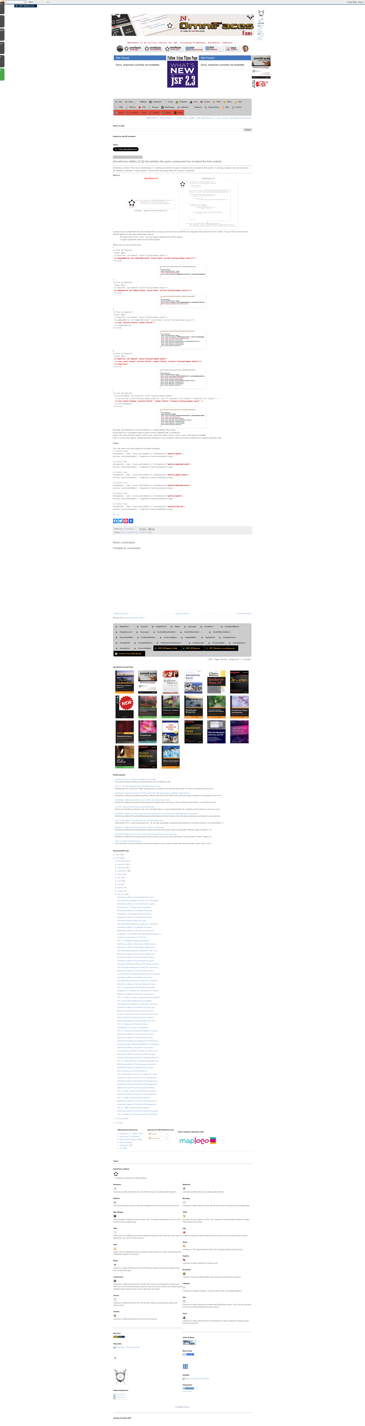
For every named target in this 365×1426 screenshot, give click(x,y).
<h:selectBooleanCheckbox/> (167, 632)
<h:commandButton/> (232, 626)
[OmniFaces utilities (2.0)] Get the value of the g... (136, 971)
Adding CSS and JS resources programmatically (136, 1088)
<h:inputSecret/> (161, 626)
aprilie (120, 888)
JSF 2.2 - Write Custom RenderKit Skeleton (133, 1098)
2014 (117, 1123)
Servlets (238, 107)
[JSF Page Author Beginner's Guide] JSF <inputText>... (138, 1004)
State (241, 102)
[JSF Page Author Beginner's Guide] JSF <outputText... (138, 981)
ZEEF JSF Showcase (194, 648)
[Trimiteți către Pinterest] (153, 529)
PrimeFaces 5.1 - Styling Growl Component (134, 907)
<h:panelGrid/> (210, 637)
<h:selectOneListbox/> (148, 637)
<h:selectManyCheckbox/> (222, 632)
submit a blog (187, 1391)
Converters (134, 112)
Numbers (156, 112)
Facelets (207, 102)
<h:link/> (177, 626)
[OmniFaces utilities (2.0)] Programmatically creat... (136, 947)
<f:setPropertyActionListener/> (172, 643)
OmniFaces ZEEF (126, 1145)
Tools (117, 1399)
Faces (195, 102)
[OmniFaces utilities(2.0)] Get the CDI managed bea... (137, 1084)
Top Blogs (123, 1393)
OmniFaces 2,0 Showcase (129, 1137)
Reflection (184, 107)
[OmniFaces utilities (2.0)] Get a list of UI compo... (136, 1034)
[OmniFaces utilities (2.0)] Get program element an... (137, 1064)
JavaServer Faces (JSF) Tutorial (131, 653)
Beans (131, 102)
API (114, 515)
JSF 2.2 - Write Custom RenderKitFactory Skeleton (136, 1091)
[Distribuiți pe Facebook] (150, 529)
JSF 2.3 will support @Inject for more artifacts (134, 1001)
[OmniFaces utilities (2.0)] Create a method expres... (137, 944)
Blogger (187, 1407)
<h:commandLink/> (218, 643)
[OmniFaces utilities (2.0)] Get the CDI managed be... (137, 1078)
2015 (117, 858)
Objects (168, 112)
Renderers (198, 107)
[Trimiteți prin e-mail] (140, 529)
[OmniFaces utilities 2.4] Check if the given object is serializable (139, 827)
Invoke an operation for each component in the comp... (138, 1014)
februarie (121, 894)
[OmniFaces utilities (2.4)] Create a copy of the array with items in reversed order (146, 834)
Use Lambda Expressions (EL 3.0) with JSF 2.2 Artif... (137, 1074)
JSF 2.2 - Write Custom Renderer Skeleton (133, 1108)
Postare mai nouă (120, 614)
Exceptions (183, 102)
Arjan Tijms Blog (125, 1142)
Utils (143, 107)
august (120, 874)
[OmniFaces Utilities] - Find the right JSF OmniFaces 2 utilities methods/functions (198, 118)
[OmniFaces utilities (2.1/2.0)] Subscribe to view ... (136, 897)
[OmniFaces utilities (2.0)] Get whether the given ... (136, 957)
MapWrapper (170, 107)
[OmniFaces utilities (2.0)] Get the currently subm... (136, 1007)
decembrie (121, 861)
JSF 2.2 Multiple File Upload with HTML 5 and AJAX (137, 1114)
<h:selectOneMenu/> (170, 637)
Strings (180, 112)
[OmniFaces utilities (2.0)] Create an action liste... (136, 931)
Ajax (120, 102)
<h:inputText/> (126, 626)
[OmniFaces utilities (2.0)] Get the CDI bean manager (137, 1111)
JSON (218, 102)
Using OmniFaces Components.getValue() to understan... (139, 974)
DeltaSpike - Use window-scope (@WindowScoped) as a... (140, 934)
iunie (119, 881)
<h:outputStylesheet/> (145, 643)
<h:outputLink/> (125, 643)
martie (120, 891)
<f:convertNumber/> (145, 648)
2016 (117, 855)
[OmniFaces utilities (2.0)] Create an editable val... (136, 954)
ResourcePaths (214, 107)
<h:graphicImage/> (239, 643)
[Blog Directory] (119, 1337)
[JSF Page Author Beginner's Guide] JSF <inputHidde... (138, 901)
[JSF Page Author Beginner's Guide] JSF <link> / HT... (137, 951)
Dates (144, 112)
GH (118, 515)
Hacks (229, 102)
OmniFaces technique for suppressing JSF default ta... (138, 1041)
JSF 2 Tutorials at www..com (223, 648)
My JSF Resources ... (25, 6)
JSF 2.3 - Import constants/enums (128, 841)
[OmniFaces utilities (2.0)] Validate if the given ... (135, 911)
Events (170, 102)
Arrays (121, 112)
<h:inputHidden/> (191, 637)
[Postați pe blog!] (143, 529)
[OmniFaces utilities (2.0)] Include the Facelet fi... (135, 1011)
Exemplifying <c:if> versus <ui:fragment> (132, 1028)
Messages (155, 107)
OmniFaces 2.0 (132, 532)
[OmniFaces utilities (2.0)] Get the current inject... (135, 1048)
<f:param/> (144, 626)
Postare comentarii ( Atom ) (134, 618)
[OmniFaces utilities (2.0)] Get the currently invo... (136, 994)
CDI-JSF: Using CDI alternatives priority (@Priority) (134, 807)
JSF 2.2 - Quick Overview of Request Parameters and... (138, 1061)
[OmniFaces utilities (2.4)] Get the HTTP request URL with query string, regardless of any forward (152, 793)
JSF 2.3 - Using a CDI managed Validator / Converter (137, 1031)
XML (227, 107)
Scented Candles (123, 1399)
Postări (154, 1134)
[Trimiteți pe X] (147, 529)
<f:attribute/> (210, 626)
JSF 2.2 (123, 532)
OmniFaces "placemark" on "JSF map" (132, 937)
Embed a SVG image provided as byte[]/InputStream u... (138, 1058)
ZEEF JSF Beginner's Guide (169, 648)
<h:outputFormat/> (229, 637)
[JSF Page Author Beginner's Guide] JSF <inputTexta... (138, 924)
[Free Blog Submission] (119, 1395)
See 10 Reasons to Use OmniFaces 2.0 (132, 1071)
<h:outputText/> (124, 648)
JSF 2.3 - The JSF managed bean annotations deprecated (137, 786)
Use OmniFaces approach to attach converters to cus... (138, 1051)
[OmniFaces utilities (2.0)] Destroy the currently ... (136, 1068)
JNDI (121, 107)
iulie (119, 878)
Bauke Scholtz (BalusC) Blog (130, 1140)
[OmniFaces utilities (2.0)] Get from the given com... (136, 1021)
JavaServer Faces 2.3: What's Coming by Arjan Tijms (135, 779)
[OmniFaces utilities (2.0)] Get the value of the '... (135, 977)
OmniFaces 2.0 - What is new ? (131, 1134)
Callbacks (143, 102)
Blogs (114, 1399)
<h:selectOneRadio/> (126, 637)
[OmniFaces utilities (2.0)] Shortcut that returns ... (135, 1038)
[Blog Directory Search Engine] (119, 1397)
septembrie (122, 871)
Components (157, 102)
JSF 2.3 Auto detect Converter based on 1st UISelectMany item (139, 821)
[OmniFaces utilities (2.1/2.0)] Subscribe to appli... (136, 904)
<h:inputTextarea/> (126, 632)
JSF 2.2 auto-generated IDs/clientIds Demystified (136, 987)
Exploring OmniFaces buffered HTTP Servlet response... (138, 964)
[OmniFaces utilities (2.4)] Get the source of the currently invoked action (142, 800)
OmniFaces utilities (145, 532)
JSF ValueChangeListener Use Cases (132, 921)
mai (119, 884)
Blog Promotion (117, 1393)
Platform (132, 107)
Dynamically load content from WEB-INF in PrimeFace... (138, 1044)
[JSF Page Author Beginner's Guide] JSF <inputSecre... (138, 967)
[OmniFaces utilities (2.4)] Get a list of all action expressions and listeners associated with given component (156, 814)
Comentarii (155, 1138)
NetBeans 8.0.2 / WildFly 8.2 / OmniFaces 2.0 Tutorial (137, 991)
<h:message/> (192, 626)
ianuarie (120, 1119)
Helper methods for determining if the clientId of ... (136, 1017)
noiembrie (121, 864)
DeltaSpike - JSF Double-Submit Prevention (134, 914)
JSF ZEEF (123, 1148)
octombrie (121, 868)
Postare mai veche (244, 614)
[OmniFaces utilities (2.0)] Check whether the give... (137, 984)
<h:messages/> (145, 632)
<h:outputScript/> (198, 643)
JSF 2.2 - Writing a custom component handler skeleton (138, 997)
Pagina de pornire (182, 614)
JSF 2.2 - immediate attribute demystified (133, 941)
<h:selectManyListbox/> (194, 632)
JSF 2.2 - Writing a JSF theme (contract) (132, 1024)
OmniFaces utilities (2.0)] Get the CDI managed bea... (137, 1081)
